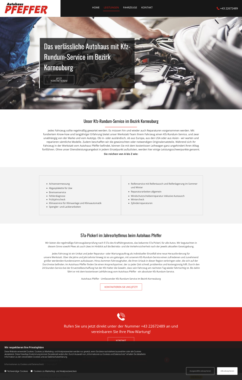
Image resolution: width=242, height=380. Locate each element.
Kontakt (147, 7)
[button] (59, 79)
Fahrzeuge (130, 7)
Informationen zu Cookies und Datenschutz (24, 364)
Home (96, 7)
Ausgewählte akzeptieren (200, 371)
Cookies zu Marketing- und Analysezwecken (55, 371)
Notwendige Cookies (17, 371)
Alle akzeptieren (227, 371)
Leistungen (111, 7)
